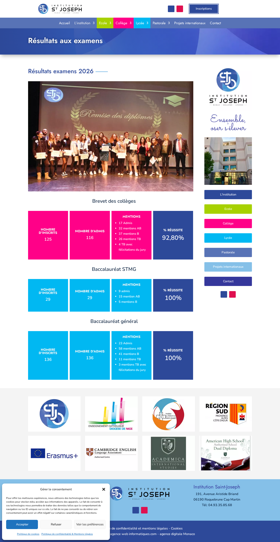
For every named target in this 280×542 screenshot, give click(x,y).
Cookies (177, 528)
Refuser (56, 524)
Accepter (22, 524)
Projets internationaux (189, 23)
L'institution (228, 194)
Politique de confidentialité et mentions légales (132, 528)
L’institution (82, 23)
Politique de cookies (28, 534)
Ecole (103, 23)
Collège (121, 23)
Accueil (64, 23)
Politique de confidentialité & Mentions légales (67, 534)
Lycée (140, 23)
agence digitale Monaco (177, 534)
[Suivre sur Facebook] (171, 9)
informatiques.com (143, 534)
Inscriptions (204, 9)
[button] (104, 489)
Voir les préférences (90, 524)
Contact (215, 23)
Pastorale (159, 23)
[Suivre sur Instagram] (179, 9)
